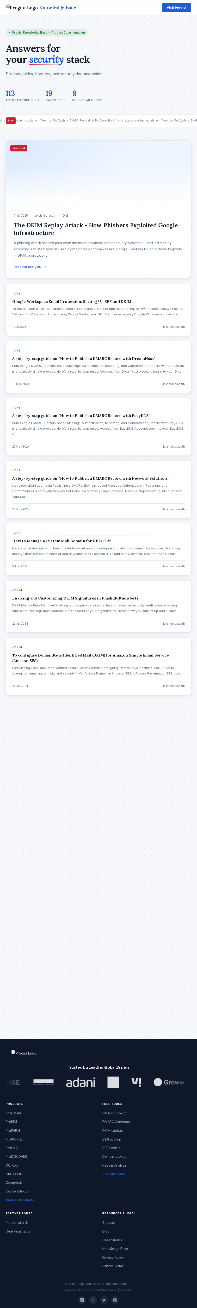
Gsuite (17, 804)
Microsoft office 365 (27, 823)
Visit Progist (176, 7)
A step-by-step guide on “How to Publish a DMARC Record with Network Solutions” (75, 1009)
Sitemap (126, 1290)
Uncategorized (23, 901)
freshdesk (19, 794)
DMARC (18, 775)
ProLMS (12, 1148)
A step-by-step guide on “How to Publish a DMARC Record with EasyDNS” (68, 992)
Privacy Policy (113, 1257)
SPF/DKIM (19, 881)
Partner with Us (17, 1223)
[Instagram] (115, 1300)
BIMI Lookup (111, 1139)
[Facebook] (93, 1300)
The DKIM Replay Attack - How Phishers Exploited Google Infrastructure (66, 941)
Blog (105, 1231)
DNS (15, 784)
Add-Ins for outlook (27, 726)
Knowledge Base (115, 1249)
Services (109, 1223)
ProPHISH (13, 1131)
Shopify (18, 852)
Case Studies (112, 1240)
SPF (15, 862)
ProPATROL (14, 1139)
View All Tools (113, 1174)
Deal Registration (18, 1231)
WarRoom (13, 1165)
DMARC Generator (116, 1122)
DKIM (16, 765)
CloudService (22, 755)
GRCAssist (13, 1174)
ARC (15, 736)
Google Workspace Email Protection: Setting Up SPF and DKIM (58, 958)
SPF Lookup (111, 1148)
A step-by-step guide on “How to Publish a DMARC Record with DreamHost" (69, 975)
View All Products (20, 1200)
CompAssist (15, 1183)
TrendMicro (21, 891)
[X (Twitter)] (104, 1300)
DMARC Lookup (114, 1113)
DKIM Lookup (112, 1131)
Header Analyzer (115, 1165)
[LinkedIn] (82, 1300)
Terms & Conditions (102, 1290)
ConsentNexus (17, 1191)
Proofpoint (20, 842)
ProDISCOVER (16, 1156)
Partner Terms (112, 1266)
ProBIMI (11, 1122)
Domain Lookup (114, 1156)
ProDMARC (20, 833)
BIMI (15, 745)
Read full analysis (27, 267)
